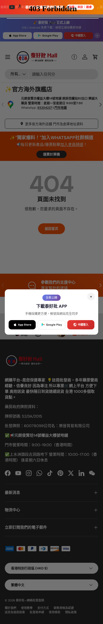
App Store (24, 324)
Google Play (54, 324)
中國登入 (83, 324)
